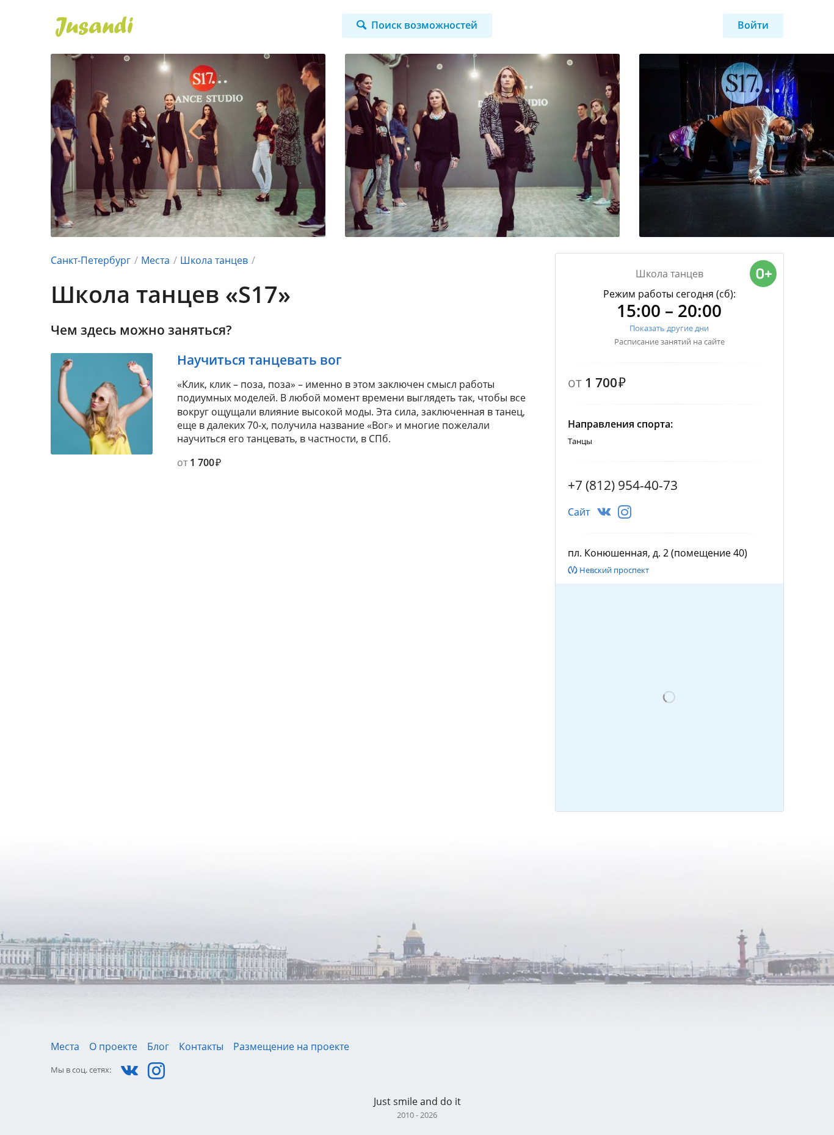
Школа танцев (214, 260)
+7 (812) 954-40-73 (623, 485)
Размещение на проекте (291, 1046)
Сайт (579, 512)
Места (155, 260)
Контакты (201, 1046)
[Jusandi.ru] (164, 26)
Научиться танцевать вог (259, 359)
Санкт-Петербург (91, 260)
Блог (158, 1046)
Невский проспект (614, 569)
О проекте (113, 1046)
